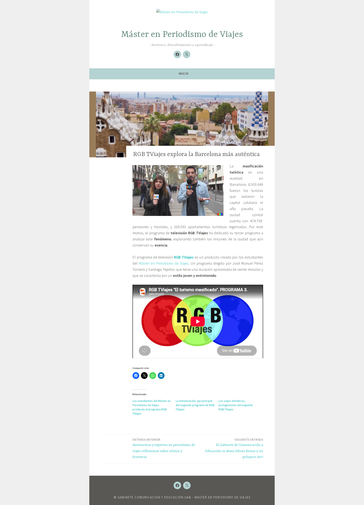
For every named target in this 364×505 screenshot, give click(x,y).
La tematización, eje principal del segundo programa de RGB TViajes (195, 405)
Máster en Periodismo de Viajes (182, 35)
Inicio (184, 73)
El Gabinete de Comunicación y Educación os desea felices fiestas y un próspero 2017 (234, 448)
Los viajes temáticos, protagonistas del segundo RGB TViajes (236, 405)
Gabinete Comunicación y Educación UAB (154, 497)
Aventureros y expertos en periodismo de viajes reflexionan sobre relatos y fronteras (163, 448)
